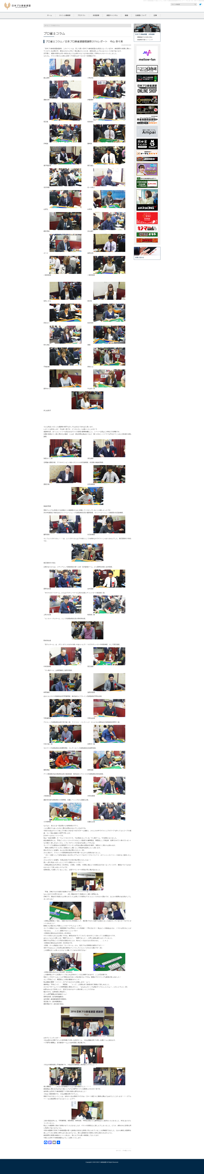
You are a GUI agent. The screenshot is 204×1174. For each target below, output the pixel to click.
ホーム (49, 15)
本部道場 (96, 15)
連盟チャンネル (112, 15)
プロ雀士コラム (126, 1150)
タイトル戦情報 (64, 15)
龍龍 (126, 15)
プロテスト (82, 15)
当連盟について (140, 15)
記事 (155, 15)
